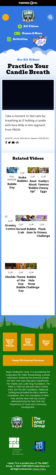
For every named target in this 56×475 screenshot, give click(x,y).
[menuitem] (28, 25)
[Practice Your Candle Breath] (17, 142)
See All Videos (28, 60)
